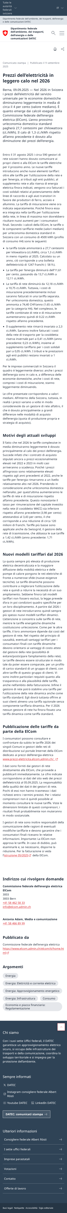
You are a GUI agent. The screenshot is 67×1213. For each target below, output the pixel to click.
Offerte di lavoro (15, 1188)
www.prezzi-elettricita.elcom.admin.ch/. (29, 759)
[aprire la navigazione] (62, 33)
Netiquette (19, 1207)
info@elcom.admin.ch (17, 907)
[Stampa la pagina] (55, 49)
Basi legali (8, 1207)
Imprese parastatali (17, 1159)
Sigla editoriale (46, 1207)
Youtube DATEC (17, 1103)
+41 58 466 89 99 (14, 923)
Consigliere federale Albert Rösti (25, 1139)
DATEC (11, 1085)
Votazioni (10, 1169)
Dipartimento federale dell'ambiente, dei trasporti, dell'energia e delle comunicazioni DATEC (27, 33)
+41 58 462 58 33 (14, 903)
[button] (61, 1027)
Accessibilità (31, 1207)
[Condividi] (62, 49)
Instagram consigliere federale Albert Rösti (31, 1094)
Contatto (10, 1179)
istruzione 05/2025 (16, 855)
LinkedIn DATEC (45, 1103)
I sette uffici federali (17, 1149)
